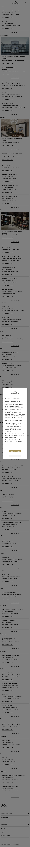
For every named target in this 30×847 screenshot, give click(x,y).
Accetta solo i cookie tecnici (12, 398)
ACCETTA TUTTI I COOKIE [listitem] (15, 451)
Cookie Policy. (8, 431)
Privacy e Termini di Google (14, 411)
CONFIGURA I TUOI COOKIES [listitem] (15, 455)
